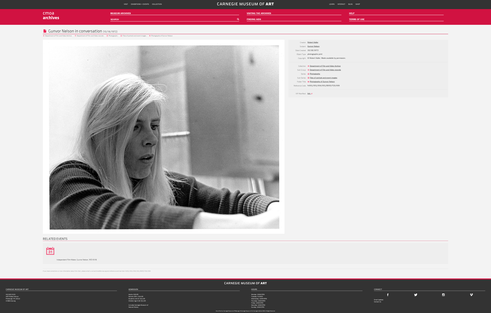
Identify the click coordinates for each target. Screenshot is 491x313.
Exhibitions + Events (140, 4)
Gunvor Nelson (61, 31)
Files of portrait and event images (134, 36)
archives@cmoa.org (100, 271)
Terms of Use (356, 19)
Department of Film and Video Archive (58, 36)
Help (351, 13)
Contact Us (377, 302)
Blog (350, 4)
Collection (157, 4)
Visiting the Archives (259, 13)
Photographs (113, 36)
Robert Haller (313, 42)
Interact (341, 4)
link (309, 93)
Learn (331, 4)
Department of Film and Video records (90, 36)
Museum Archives (120, 13)
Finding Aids (254, 19)
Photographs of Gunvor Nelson (162, 36)
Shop (358, 4)
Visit (126, 4)
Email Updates (378, 300)
